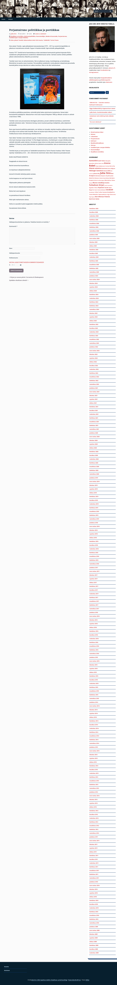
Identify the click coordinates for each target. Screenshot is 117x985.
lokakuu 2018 (93, 530)
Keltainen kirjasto (100, 175)
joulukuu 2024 (93, 276)
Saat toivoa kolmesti (100, 190)
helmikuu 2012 (93, 829)
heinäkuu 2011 (93, 855)
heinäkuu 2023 (93, 324)
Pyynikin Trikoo (93, 187)
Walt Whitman (99, 197)
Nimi (10, 248)
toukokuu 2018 (93, 549)
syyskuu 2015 (93, 668)
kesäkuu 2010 (93, 904)
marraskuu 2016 (94, 616)
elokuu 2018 (93, 537)
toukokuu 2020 (93, 459)
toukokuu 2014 (93, 728)
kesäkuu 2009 (93, 949)
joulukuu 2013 (93, 747)
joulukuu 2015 (93, 657)
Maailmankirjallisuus (97, 143)
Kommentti (13, 226)
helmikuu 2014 (93, 739)
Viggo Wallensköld (111, 194)
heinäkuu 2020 (93, 451)
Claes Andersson (100, 166)
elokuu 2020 (93, 448)
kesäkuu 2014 (93, 724)
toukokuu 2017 (93, 594)
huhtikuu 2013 (93, 777)
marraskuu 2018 (94, 526)
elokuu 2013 (93, 762)
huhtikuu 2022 (93, 373)
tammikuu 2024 (94, 309)
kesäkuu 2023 (93, 328)
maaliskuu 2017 (94, 601)
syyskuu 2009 (93, 938)
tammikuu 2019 (94, 519)
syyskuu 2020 (93, 444)
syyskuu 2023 (93, 317)
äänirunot (109, 82)
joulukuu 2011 (93, 837)
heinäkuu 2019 (93, 496)
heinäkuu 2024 (93, 294)
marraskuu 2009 (94, 930)
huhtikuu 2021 (93, 418)
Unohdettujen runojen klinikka (18, 37)
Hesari (105, 170)
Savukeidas (91, 192)
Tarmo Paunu (54, 40)
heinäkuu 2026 (93, 208)
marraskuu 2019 (94, 481)
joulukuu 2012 (93, 792)
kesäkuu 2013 (93, 769)
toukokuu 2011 (93, 863)
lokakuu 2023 (93, 313)
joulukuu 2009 (93, 926)
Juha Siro (13, 34)
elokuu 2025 (93, 246)
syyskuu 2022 (93, 358)
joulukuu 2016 (93, 612)
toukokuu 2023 (93, 332)
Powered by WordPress (74, 980)
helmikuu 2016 (93, 650)
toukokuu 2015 (93, 683)
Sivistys (93, 145)
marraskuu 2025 (94, 238)
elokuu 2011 (93, 852)
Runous (93, 134)
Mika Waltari (108, 180)
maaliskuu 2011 (94, 870)
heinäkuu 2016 (93, 631)
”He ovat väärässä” (95, 122)
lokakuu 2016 (93, 620)
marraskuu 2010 (94, 885)
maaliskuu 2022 (94, 377)
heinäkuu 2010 (93, 900)
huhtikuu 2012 (93, 822)
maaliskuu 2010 (94, 915)
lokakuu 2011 (93, 844)
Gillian (87, 980)
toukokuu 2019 (93, 504)
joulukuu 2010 (93, 882)
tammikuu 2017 (94, 608)
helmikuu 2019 (93, 515)
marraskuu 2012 (94, 796)
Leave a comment (40, 34)
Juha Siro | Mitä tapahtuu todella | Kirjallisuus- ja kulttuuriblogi (49, 980)
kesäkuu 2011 (93, 859)
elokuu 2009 (93, 941)
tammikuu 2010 (94, 923)
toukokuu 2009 (93, 953)
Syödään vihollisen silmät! (18, 280)
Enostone (104, 168)
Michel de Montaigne (99, 180)
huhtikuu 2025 (93, 261)
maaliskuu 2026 (94, 223)
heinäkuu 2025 (93, 249)
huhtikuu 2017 (93, 597)
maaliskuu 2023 (94, 339)
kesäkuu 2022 (93, 365)
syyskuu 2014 (93, 713)
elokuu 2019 (93, 493)
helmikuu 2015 (93, 695)
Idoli (108, 171)
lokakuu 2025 (93, 242)
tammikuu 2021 (94, 429)
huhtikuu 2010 (93, 912)
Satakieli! (109, 190)
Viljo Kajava (91, 196)
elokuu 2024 (93, 291)
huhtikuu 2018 (93, 552)
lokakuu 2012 (93, 799)
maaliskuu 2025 (94, 264)
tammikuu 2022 (94, 384)
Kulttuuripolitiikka (30, 36)
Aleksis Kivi (101, 163)
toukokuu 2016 (93, 638)
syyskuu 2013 (93, 758)
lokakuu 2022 (93, 354)
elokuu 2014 (93, 717)
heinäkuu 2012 (93, 810)
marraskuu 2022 (94, 350)
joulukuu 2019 (93, 478)
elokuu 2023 (93, 321)
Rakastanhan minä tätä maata (33, 40)
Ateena (107, 163)
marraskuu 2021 (94, 392)
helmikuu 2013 (93, 784)
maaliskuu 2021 (94, 421)
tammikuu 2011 (94, 878)
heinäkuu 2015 (93, 676)
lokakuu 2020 (93, 440)
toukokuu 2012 (93, 818)
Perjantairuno (62, 36)
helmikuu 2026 (93, 227)
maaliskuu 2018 (94, 556)
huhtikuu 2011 (93, 867)
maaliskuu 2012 (94, 825)
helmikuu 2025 (93, 268)
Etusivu (3, 19)
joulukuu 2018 (93, 522)
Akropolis (107, 160)
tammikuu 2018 (94, 564)
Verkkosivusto (13, 258)
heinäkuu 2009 (93, 945)
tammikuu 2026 (94, 231)
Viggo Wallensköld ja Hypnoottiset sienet (102, 108)
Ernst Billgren (111, 168)
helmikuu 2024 (93, 306)
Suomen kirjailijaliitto (108, 192)
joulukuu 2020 (93, 433)
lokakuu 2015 (93, 665)
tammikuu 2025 (94, 272)
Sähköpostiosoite (14, 253)
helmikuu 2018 (93, 560)
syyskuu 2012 (93, 803)
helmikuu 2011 (93, 874)
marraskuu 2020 (94, 436)
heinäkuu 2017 (93, 586)
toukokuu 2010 (93, 908)
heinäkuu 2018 (93, 541)
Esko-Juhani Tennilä (17, 40)
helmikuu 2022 (93, 380)
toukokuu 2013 (93, 773)
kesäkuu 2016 (93, 635)
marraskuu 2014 (94, 706)
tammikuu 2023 (94, 343)
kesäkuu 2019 (93, 500)
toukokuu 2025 (93, 257)
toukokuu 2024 (93, 298)
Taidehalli (47, 40)
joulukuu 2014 (93, 702)
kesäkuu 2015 (93, 680)
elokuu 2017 (93, 582)
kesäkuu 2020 (93, 455)
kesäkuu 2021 (93, 410)
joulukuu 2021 (93, 388)
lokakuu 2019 (93, 485)
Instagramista (93, 72)
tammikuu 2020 (94, 474)
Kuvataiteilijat (40, 36)
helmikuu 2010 (93, 919)
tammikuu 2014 (94, 743)
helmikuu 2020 (93, 470)
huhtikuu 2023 (93, 335)
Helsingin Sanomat (96, 171)
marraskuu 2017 (94, 571)
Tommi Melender (93, 194)
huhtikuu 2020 (93, 463)
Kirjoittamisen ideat (97, 132)
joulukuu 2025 (93, 234)
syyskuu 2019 (93, 489)
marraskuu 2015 (94, 661)
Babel (92, 165)
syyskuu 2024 (93, 287)
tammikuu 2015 (94, 698)
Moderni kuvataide (51, 36)
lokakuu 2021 (93, 395)
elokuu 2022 (93, 362)
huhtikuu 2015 (93, 687)
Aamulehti (93, 161)
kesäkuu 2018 (93, 545)
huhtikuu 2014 (93, 732)
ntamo (107, 183)
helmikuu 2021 (93, 425)
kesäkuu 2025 (93, 253)
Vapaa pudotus (102, 194)
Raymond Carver (103, 187)
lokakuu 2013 (93, 754)
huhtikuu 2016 (93, 642)
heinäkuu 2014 (93, 721)
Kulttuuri (93, 141)
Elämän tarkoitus (95, 168)
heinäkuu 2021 (93, 407)
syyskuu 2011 (93, 848)
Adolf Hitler (101, 160)
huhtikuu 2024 (93, 302)
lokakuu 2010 (93, 889)
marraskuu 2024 (94, 279)
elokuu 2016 (93, 627)
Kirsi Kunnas (95, 178)
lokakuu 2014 (93, 710)
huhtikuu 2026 (93, 219)
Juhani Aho (96, 173)
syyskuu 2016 (93, 623)
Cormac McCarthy (110, 166)
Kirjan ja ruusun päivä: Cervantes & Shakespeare (27, 277)
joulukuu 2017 (93, 567)
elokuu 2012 (93, 807)
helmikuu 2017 (93, 605)
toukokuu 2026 (93, 216)
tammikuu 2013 (94, 788)
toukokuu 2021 (93, 414)
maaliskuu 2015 (94, 691)
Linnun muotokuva (104, 178)
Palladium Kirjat (96, 185)
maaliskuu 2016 (94, 646)
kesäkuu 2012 (93, 814)
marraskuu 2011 (94, 840)
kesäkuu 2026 (93, 212)
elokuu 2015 (93, 672)
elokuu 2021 (93, 403)
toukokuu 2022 (93, 369)
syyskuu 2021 (93, 399)
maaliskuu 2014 (94, 736)
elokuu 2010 (93, 897)
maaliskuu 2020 (94, 466)
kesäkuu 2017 (93, 590)
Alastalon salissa (93, 163)
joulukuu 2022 (93, 347)
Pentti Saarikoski (108, 185)
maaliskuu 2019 (94, 511)
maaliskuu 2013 (94, 781)
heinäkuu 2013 (93, 766)
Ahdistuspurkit (105, 80)
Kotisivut (10, 19)
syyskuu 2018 (93, 534)
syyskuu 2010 (93, 893)
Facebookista (104, 70)
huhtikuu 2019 (93, 508)
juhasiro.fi (112, 68)
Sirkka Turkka (98, 192)
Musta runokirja (98, 183)
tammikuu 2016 (94, 653)
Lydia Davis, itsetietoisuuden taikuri (100, 112)
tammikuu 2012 (94, 833)
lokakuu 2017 (93, 575)
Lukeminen (94, 136)
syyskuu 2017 (93, 579)
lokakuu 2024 (93, 283)
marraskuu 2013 (94, 751)
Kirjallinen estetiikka (17, 36)
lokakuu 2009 (93, 934)
